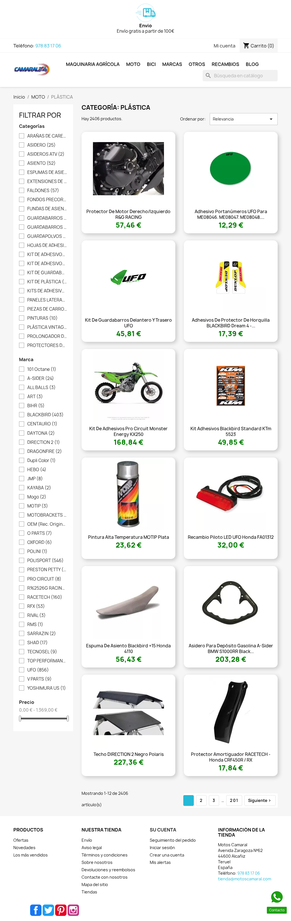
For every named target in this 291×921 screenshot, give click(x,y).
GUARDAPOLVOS (47, 236)
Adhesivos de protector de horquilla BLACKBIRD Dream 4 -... (231, 323)
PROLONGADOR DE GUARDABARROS (47, 336)
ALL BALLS (41, 387)
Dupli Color (41, 460)
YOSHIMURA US (46, 688)
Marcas (172, 64)
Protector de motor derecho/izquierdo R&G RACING (128, 214)
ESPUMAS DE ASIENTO (47, 172)
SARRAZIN (41, 634)
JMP (35, 479)
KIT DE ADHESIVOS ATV (47, 254)
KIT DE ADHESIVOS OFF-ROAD (47, 264)
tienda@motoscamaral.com (244, 879)
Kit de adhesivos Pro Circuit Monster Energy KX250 (128, 431)
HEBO (36, 470)
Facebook (35, 910)
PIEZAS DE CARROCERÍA (47, 309)
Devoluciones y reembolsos (108, 869)
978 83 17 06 (48, 46)
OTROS (197, 64)
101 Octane (41, 369)
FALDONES (43, 191)
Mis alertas (160, 862)
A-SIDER (40, 378)
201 (234, 800)
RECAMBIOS (225, 64)
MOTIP (37, 506)
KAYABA (39, 488)
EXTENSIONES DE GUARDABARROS (47, 181)
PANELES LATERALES (47, 300)
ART (35, 397)
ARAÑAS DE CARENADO (47, 136)
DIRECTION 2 (43, 442)
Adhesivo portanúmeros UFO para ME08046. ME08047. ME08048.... (231, 214)
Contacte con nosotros (105, 877)
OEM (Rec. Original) (47, 524)
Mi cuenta (224, 46)
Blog (252, 64)
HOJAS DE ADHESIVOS (47, 245)
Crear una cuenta (167, 855)
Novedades (24, 847)
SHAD (37, 643)
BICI (151, 64)
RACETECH (44, 597)
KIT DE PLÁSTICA (47, 282)
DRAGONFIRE (44, 451)
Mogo (36, 497)
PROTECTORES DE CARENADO (47, 345)
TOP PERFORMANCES (47, 661)
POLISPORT (45, 561)
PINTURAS (42, 318)
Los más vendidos (30, 855)
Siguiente (260, 800)
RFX (36, 606)
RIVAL (36, 615)
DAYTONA (41, 433)
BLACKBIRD (45, 415)
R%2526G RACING (47, 588)
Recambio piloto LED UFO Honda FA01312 (231, 537)
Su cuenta (163, 830)
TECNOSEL (42, 652)
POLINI (37, 551)
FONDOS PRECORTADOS (47, 200)
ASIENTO (41, 163)
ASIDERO (41, 145)
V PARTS (39, 679)
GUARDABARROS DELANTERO (47, 227)
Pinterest (60, 910)
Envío (87, 840)
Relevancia (244, 119)
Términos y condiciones (105, 855)
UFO (38, 670)
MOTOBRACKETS (47, 515)
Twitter (48, 910)
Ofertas (20, 840)
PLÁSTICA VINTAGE (47, 327)
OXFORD (39, 542)
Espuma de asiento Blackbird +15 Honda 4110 (128, 648)
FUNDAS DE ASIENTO (47, 209)
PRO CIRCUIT (44, 579)
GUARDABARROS (47, 218)
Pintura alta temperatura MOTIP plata (128, 537)
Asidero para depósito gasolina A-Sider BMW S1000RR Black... (231, 648)
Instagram (73, 910)
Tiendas (89, 892)
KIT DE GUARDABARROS (47, 273)
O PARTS (39, 533)
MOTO (133, 64)
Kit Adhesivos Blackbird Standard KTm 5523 (230, 431)
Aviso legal (92, 847)
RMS (35, 624)
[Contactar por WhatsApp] (277, 897)
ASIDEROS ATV (46, 154)
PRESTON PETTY (47, 570)
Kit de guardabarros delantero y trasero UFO (128, 323)
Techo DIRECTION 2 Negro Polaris (128, 754)
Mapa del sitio (95, 884)
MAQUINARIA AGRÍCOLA (93, 64)
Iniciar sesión (162, 847)
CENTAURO (42, 424)
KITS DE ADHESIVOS (47, 291)
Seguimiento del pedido (173, 840)
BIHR (36, 406)
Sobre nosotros (97, 862)
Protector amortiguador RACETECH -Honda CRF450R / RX (231, 757)
